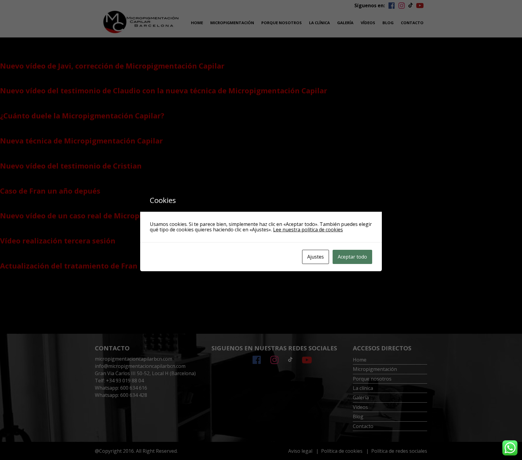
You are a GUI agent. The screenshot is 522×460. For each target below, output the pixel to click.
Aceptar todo (352, 256)
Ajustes (315, 256)
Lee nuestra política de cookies (308, 229)
